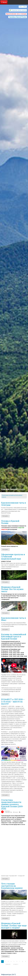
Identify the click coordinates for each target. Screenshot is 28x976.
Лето (20, 6)
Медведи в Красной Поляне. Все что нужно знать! (12, 589)
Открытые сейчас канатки (18, 10)
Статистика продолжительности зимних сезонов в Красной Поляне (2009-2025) (12, 804)
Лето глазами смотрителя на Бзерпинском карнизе (12, 885)
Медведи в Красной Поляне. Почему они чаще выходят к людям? (14, 925)
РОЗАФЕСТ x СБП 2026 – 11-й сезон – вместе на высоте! (12, 701)
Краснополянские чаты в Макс (13, 619)
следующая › (8, 964)
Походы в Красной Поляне (10, 522)
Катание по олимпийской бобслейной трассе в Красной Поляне (13, 636)
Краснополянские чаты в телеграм (13, 503)
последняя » (15, 964)
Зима (24, 6)
